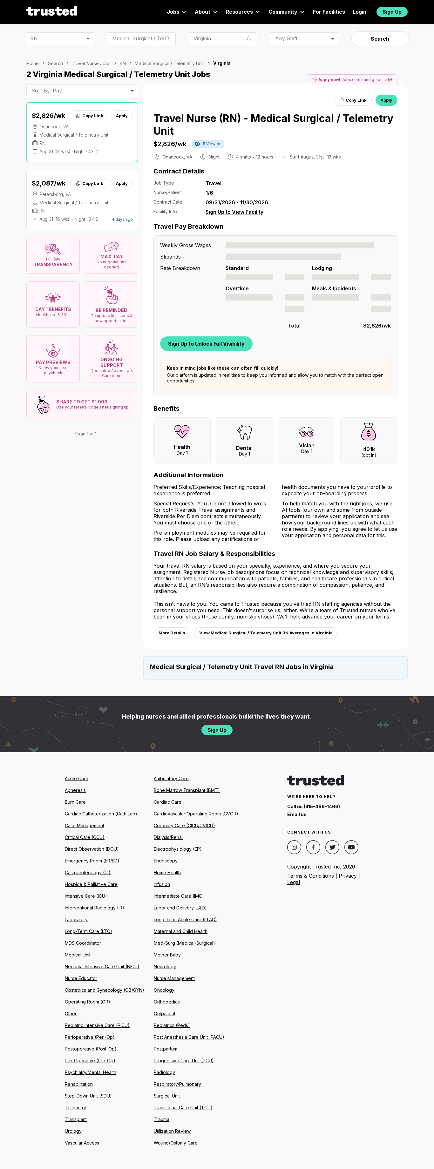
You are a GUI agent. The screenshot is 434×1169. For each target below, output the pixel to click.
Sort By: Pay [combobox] (46, 90)
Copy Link (92, 115)
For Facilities (329, 12)
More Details (172, 632)
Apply (122, 115)
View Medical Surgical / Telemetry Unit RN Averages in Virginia (266, 632)
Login (359, 12)
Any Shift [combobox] (286, 38)
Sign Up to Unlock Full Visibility (206, 344)
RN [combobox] (34, 38)
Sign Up (392, 12)
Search (380, 39)
